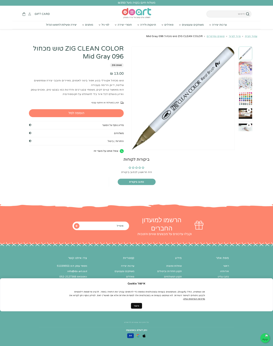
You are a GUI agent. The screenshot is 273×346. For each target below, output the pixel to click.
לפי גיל (105, 24)
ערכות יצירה (219, 24)
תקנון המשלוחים (173, 276)
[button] (23, 14)
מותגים (89, 24)
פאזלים (169, 24)
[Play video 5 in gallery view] (245, 113)
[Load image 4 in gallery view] (245, 98)
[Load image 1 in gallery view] (245, 53)
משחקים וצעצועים (193, 24)
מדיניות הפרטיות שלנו (194, 299)
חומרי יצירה (125, 24)
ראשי (226, 265)
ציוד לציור (235, 36)
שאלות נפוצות (174, 265)
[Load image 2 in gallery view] (245, 68)
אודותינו (224, 271)
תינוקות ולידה (148, 24)
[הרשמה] (76, 225)
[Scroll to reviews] (76, 71)
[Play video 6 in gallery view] (245, 128)
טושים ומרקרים (216, 36)
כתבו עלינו (223, 276)
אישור (136, 306)
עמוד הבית (251, 36)
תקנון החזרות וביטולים (169, 271)
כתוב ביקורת (136, 181)
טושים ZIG (117, 65)
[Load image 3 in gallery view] (245, 83)
